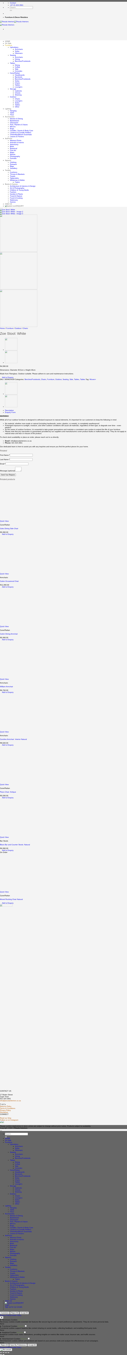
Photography (15, 156)
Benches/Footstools (22, 61)
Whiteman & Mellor (17, 180)
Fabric (17, 182)
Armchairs (19, 49)
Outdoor (13, 97)
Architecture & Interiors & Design (22, 186)
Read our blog (5, 1118)
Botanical (13, 148)
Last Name (5, 459)
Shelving (18, 95)
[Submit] (11, 10)
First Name (5, 455)
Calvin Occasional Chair (9, 581)
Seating (13, 55)
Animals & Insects (17, 142)
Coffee (17, 67)
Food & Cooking (16, 198)
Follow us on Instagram (9, 1120)
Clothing (13, 162)
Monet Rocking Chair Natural (11, 899)
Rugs (12, 129)
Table (12, 113)
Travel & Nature (16, 196)
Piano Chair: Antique (8, 792)
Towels (12, 176)
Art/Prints (8, 138)
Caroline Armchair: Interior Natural (13, 739)
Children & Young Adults (19, 190)
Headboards (20, 75)
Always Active (23, 1320)
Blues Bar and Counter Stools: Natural (15, 845)
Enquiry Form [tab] (10, 412)
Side (16, 69)
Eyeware (13, 164)
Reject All (14, 1313)
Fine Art (13, 150)
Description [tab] (9, 410)
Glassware (14, 123)
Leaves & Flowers (17, 136)
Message (7, 471)
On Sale (8, 43)
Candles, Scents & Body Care (21, 131)
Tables (12, 63)
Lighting (8, 109)
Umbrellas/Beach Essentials (21, 135)
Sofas (17, 51)
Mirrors (13, 127)
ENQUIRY (20, 206)
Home (2, 328)
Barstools (18, 77)
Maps (12, 152)
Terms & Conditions (7, 1108)
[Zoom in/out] (1, 1352)
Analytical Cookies (9, 1332)
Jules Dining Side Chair (9, 528)
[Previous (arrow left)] (1, 1354)
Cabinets (18, 91)
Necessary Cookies (9, 1320)
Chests (17, 93)
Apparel (8, 160)
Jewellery (13, 168)
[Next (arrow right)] (3, 1354)
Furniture (8, 45)
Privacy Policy (5, 1110)
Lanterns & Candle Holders (20, 133)
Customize (5, 1313)
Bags (12, 166)
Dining (17, 59)
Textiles (8, 170)
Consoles (18, 71)
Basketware (14, 121)
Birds (12, 146)
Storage (13, 89)
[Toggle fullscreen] (3, 1352)
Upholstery (14, 47)
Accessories (9, 117)
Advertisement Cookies (11, 1339)
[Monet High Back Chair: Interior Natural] (11, 362)
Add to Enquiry (8, 377)
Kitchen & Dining (16, 119)
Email (2, 464)
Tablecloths (14, 178)
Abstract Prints (15, 140)
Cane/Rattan (15, 73)
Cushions (13, 172)
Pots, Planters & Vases (19, 125)
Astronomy (14, 144)
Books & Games (11, 184)
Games (13, 202)
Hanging (13, 111)
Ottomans (19, 53)
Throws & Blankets (17, 174)
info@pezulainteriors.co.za (10, 1101)
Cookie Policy (16, 1315)
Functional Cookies (9, 1326)
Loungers (18, 87)
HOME (7, 41)
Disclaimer (4, 1112)
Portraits (13, 158)
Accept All (24, 1313)
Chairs (17, 83)
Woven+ (93, 379)
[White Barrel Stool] (11, 350)
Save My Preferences (18, 1345)
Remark (21, 1326)
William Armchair (6, 687)
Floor (12, 115)
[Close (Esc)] (8, 1352)
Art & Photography (17, 188)
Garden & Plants (16, 194)
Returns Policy (5, 1106)
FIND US (8, 204)
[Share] (6, 1352)
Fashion (13, 192)
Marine (12, 154)
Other (17, 107)
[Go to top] (1, 1130)
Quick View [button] (4, 521)
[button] (13, 1307)
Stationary (14, 200)
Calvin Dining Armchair (9, 634)
